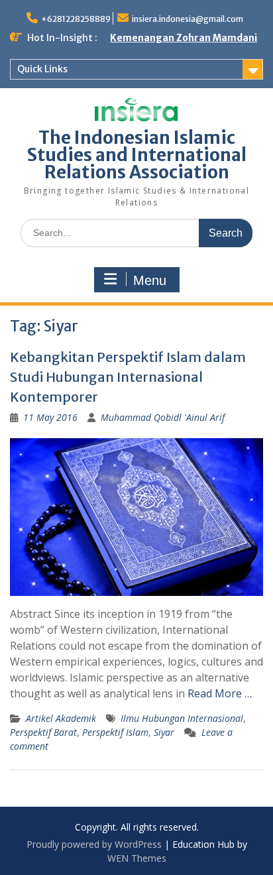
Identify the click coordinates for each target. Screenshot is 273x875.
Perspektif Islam (115, 732)
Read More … (220, 693)
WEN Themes (136, 858)
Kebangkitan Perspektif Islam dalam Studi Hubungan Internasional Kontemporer (128, 377)
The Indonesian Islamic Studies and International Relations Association (136, 155)
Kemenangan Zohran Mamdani (183, 38)
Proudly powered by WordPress (94, 844)
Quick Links (42, 69)
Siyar (164, 732)
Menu (149, 280)
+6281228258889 (76, 19)
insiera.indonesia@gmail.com (187, 19)
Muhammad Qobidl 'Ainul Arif (163, 417)
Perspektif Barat (43, 732)
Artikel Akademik (61, 718)
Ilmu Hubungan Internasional (182, 718)
